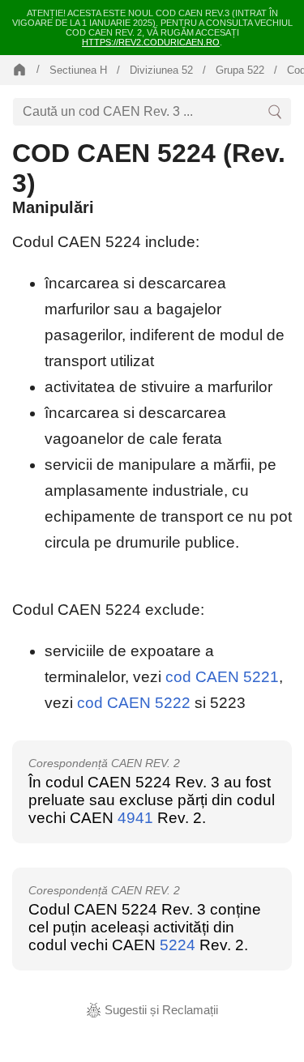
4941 (135, 817)
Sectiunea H (78, 70)
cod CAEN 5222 (134, 702)
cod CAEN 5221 (222, 676)
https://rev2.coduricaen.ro (151, 42)
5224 (177, 944)
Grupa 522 (240, 70)
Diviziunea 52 (161, 70)
